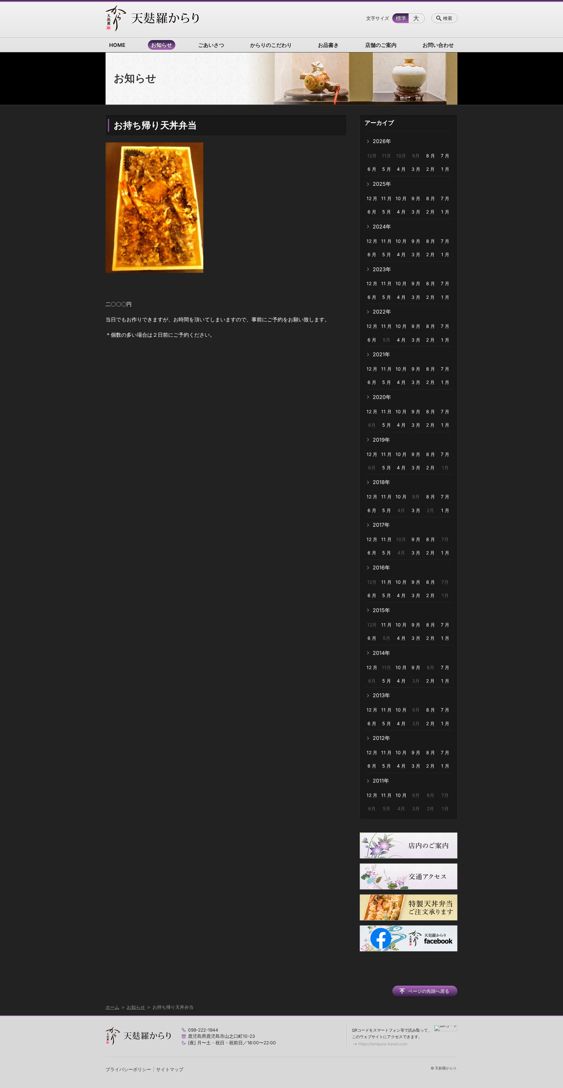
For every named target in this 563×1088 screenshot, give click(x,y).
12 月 (372, 198)
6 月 (372, 169)
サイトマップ (169, 1069)
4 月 (401, 169)
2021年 (381, 354)
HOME (117, 45)
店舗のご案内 (381, 45)
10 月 (401, 198)
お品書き (328, 45)
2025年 (382, 184)
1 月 (445, 169)
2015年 (381, 610)
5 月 (386, 169)
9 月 (415, 198)
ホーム (112, 1007)
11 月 (386, 198)
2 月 (430, 169)
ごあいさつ (211, 45)
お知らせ (161, 45)
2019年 (381, 439)
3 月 (415, 169)
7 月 (445, 155)
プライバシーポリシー (128, 1069)
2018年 (381, 482)
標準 (401, 18)
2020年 (382, 397)
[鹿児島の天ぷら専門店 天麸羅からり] (152, 18)
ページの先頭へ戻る (428, 991)
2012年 (381, 738)
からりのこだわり (271, 45)
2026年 (382, 141)
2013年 (381, 695)
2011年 (381, 780)
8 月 (430, 155)
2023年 (382, 269)
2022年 (382, 311)
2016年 (381, 567)
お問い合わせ (438, 45)
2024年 (382, 226)
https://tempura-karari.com (382, 1043)
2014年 (381, 653)
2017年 (381, 525)
